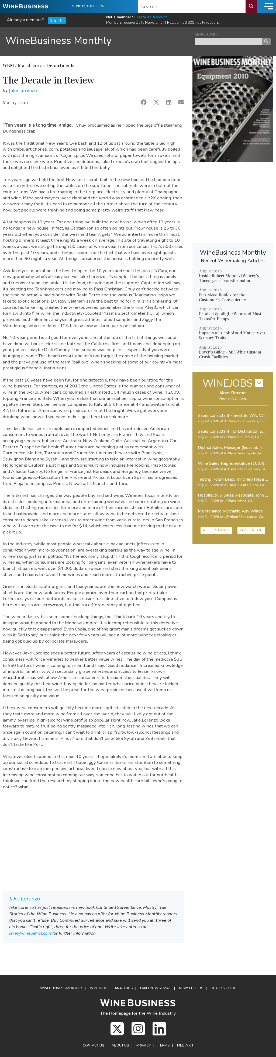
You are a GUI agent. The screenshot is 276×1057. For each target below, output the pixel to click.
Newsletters (191, 988)
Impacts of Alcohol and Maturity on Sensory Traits (232, 335)
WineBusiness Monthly (58, 40)
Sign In (57, 20)
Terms (164, 1045)
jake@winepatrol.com (30, 933)
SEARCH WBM (206, 35)
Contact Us (93, 1045)
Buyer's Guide (223, 988)
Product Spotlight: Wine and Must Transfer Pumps (230, 316)
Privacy (143, 1045)
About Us (120, 1045)
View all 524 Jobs (233, 398)
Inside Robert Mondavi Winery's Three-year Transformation (229, 278)
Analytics (124, 988)
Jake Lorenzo (23, 90)
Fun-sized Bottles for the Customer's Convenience (222, 297)
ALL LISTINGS (216, 530)
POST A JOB (251, 530)
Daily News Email (155, 988)
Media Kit (185, 1045)
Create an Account (150, 17)
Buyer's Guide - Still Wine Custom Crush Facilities (230, 354)
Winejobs (98, 988)
